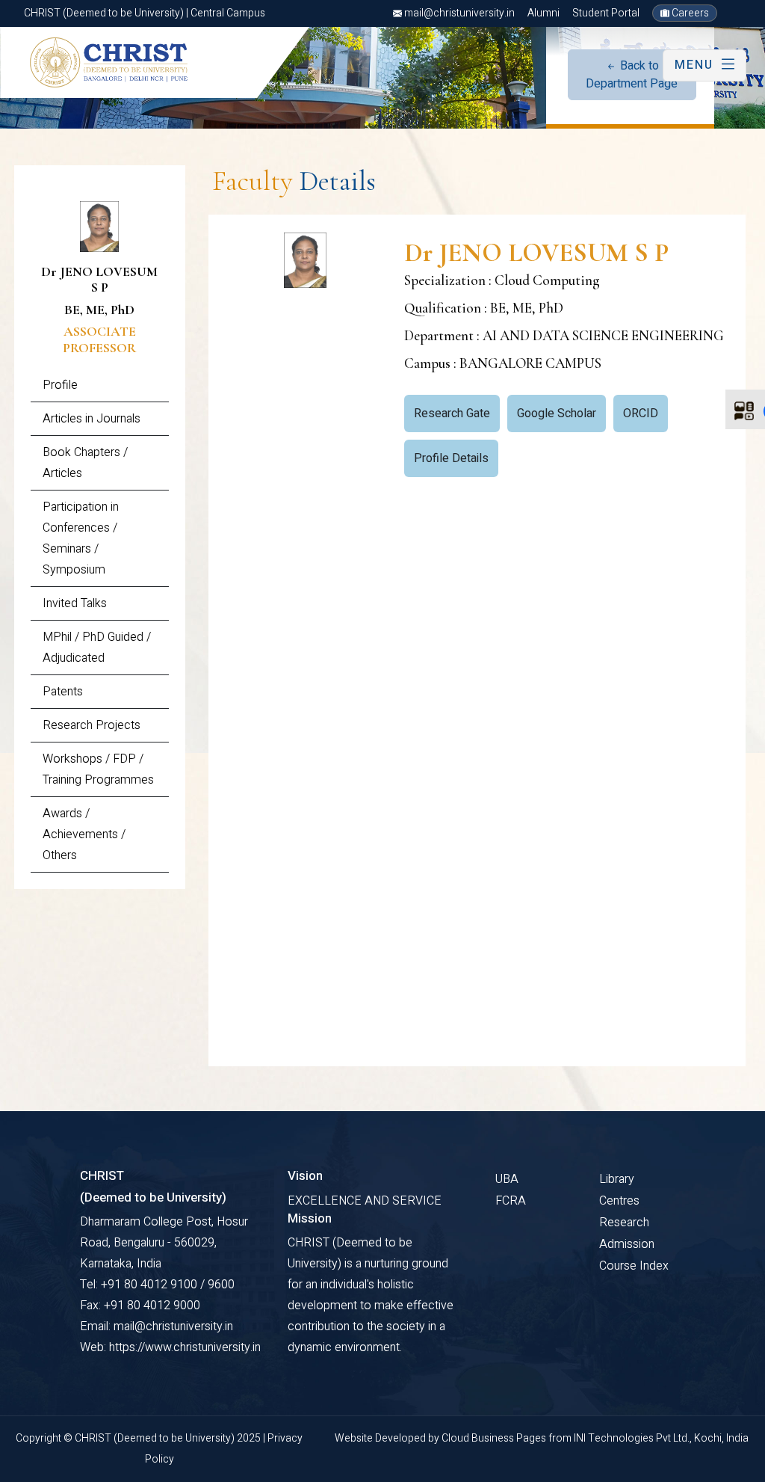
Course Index (634, 1266)
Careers (689, 13)
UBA (506, 1179)
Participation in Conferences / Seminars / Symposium (81, 538)
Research (624, 1223)
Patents (63, 692)
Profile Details (451, 458)
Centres (619, 1201)
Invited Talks (75, 603)
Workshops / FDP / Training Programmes (98, 769)
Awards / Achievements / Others (84, 834)
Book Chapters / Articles (85, 462)
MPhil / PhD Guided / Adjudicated (97, 647)
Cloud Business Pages (495, 1438)
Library (616, 1179)
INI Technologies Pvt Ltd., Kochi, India (661, 1438)
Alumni (543, 13)
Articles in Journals (91, 419)
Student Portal (605, 13)
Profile (60, 385)
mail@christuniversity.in (458, 13)
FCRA (510, 1201)
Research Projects (91, 725)
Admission (626, 1244)
